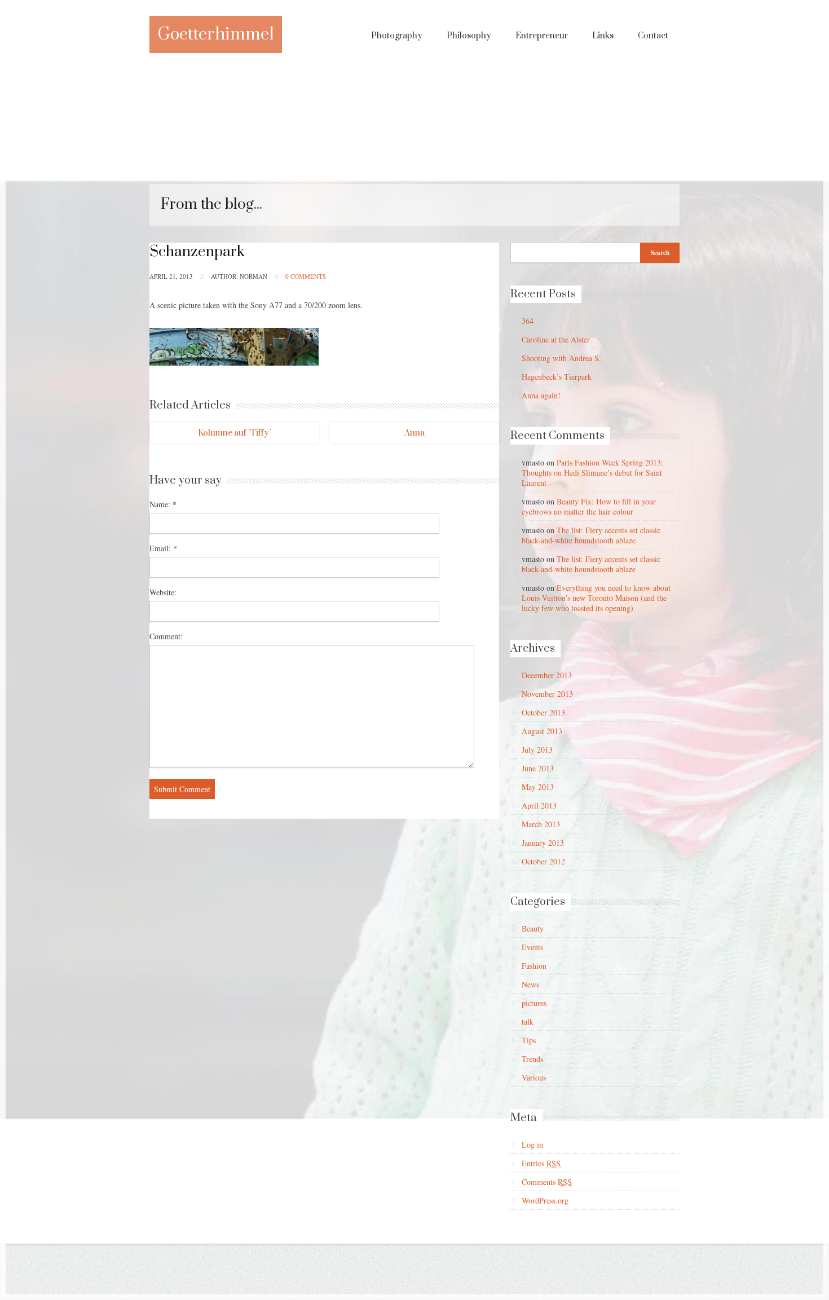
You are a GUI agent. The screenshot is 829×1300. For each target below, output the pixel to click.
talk (527, 1021)
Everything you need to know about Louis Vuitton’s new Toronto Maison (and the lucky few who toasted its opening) (596, 597)
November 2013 (547, 693)
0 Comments (305, 276)
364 (527, 320)
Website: (163, 592)
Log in (532, 1144)
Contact (653, 35)
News (530, 984)
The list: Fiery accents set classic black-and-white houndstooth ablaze (591, 535)
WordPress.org (545, 1200)
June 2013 (538, 768)
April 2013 (539, 805)
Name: (163, 504)
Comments (547, 1181)
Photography (396, 35)
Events (532, 947)
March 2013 (541, 824)
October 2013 (543, 712)
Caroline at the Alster (556, 339)
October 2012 (543, 861)
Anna (414, 433)
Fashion (534, 965)
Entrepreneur (541, 35)
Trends (532, 1058)
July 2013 (537, 749)
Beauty (533, 928)
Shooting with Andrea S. (561, 358)
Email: (163, 548)
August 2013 (542, 731)
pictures (534, 1003)
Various (534, 1077)
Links (603, 35)
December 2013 (547, 675)
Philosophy (469, 35)
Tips (529, 1040)
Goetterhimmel (215, 34)
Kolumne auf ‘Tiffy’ (234, 433)
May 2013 (538, 786)
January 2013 (543, 842)
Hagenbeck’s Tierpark (557, 376)
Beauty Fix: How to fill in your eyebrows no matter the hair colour (589, 506)
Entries (541, 1163)
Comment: (166, 636)
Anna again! (541, 395)
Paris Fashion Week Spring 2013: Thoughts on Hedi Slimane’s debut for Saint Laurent (592, 472)
